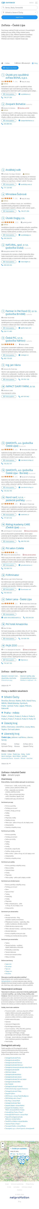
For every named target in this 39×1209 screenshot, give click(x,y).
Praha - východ (7, 706)
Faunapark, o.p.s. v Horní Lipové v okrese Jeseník (19, 1128)
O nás (9, 1187)
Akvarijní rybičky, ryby (27, 676)
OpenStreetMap (31, 1141)
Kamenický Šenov (7, 758)
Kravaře (16, 758)
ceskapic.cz (24, 355)
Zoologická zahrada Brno (12, 1060)
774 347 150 (8, 663)
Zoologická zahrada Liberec (13, 1077)
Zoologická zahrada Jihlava (13, 1074)
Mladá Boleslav (13, 703)
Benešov (4, 700)
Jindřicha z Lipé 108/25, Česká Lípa (12, 579)
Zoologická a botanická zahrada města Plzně (18, 1067)
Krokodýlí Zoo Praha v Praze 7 (14, 1112)
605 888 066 (8, 124)
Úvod (7, 1184)
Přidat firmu (30, 1184)
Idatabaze (10, 3)
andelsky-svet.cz (26, 184)
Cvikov (9, 754)
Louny (27, 727)
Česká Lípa (5, 737)
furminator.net (26, 589)
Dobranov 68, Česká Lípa (10, 369)
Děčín (3, 727)
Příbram (28, 706)
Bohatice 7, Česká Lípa (28, 504)
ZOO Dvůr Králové (10, 1072)
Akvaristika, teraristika (8, 678)
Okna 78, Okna (7, 628)
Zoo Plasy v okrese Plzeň (12, 1101)
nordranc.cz (25, 514)
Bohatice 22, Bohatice (9, 108)
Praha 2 (11, 716)
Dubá (28, 754)
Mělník (4, 703)
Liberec (30, 737)
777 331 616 (8, 518)
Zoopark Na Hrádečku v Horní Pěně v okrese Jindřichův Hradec (14, 1109)
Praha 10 (32, 719)
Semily (4, 740)
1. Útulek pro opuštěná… (19, 1149)
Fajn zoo (7, 969)
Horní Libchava (6, 756)
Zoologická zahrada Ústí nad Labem (15, 1079)
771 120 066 (8, 188)
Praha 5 (31, 716)
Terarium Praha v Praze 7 (12, 1124)
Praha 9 (25, 719)
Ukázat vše (4, 685)
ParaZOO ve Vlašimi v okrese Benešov (16, 1121)
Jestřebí (24, 756)
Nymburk (23, 703)
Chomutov (11, 727)
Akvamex (8, 973)
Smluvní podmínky (17, 1184)
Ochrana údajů (27, 1187)
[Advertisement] (19, 51)
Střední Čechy (11, 697)
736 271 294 (8, 97)
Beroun (12, 700)
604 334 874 (8, 238)
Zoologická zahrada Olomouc (14, 1065)
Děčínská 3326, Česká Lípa (29, 603)
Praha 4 (25, 716)
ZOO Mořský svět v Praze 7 (13, 1098)
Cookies (19, 1190)
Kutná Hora (31, 700)
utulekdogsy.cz (26, 235)
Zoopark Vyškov (10, 1093)
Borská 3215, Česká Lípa (28, 477)
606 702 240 (25, 541)
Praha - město (11, 712)
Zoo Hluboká (9, 1084)
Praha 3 (18, 716)
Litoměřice (20, 727)
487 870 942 (25, 396)
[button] (20, 1161)
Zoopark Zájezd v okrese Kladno (14, 1105)
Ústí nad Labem (14, 729)
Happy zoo (8, 971)
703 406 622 (8, 593)
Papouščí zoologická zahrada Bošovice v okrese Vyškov (13, 1118)
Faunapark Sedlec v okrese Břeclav (15, 1126)
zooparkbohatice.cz (27, 120)
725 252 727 (8, 463)
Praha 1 (4, 716)
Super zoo (8, 964)
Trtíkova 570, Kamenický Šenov (11, 555)
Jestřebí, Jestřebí (27, 222)
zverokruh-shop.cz (27, 460)
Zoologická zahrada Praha (13, 1058)
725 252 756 (8, 491)
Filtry (36, 63)
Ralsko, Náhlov (25, 344)
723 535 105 (25, 638)
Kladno (18, 700)
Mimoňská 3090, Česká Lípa (29, 449)
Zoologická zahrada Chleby (13, 1091)
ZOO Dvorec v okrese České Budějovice (16, 1096)
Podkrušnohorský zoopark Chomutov (16, 1089)
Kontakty (16, 1187)
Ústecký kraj (10, 723)
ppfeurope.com (26, 328)
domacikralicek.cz (6, 981)
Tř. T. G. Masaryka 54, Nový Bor (12, 649)
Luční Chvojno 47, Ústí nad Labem (12, 531)
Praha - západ (19, 706)
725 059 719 (8, 568)
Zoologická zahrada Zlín (12, 1070)
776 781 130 (25, 379)
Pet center (8, 966)
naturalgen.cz (25, 262)
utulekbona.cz (25, 94)
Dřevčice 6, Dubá (8, 390)
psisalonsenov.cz (26, 565)
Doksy (23, 754)
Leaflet (23, 1141)
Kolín (24, 700)
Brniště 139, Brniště (8, 317)
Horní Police (17, 756)
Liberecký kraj (11, 733)
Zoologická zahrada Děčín (13, 1082)
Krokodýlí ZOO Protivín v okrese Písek (16, 1114)
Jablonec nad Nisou (18, 737)
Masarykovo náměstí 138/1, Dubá (12, 251)
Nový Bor (29, 758)
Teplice (4, 729)
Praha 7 (11, 719)
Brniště (3, 754)
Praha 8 (18, 719)
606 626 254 (8, 265)
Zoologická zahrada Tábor (13, 1103)
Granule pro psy (6, 680)
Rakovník (4, 708)
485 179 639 (8, 358)
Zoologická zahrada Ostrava (13, 1063)
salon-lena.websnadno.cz (12, 617)
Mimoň (23, 758)
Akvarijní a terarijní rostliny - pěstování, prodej (16, 676)
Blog (19, 1201)
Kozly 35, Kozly (26, 81)
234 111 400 (8, 331)
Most (32, 727)
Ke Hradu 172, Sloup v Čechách (11, 174)
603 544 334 (30, 617)
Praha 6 (4, 719)
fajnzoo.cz (24, 660)
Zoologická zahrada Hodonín (13, 1086)
